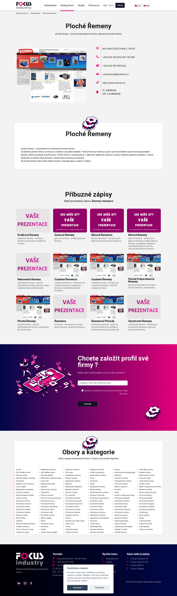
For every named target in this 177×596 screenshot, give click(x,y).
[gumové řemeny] (70, 220)
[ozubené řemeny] (107, 265)
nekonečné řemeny (29, 279)
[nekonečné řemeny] (33, 265)
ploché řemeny (26, 321)
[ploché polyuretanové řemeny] (144, 265)
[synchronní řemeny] (144, 307)
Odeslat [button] (87, 404)
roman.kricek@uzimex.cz (115, 74)
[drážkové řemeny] (33, 220)
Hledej (120, 5)
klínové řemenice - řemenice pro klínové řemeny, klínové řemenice (106, 239)
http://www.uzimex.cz (113, 82)
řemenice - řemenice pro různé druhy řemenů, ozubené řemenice (69, 325)
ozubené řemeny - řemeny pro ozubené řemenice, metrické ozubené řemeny (105, 285)
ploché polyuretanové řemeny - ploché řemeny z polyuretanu (142, 286)
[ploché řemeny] (23, 5)
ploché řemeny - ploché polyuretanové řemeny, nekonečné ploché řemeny (33, 327)
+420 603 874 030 (65, 562)
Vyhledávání (50, 5)
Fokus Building (137, 569)
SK (148, 5)
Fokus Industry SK (139, 562)
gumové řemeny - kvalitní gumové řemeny (69, 239)
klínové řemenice (101, 235)
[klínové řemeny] (144, 220)
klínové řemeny (137, 235)
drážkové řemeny (28, 235)
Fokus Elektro (137, 565)
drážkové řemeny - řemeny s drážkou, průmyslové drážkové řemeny (31, 241)
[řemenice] (70, 307)
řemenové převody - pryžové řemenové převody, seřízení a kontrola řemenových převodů (105, 327)
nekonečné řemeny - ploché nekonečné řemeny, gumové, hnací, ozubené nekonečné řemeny (33, 285)
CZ (139, 5)
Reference (94, 5)
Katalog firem (67, 5)
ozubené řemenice (65, 279)
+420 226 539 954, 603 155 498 (118, 57)
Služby (81, 5)
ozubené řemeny (101, 279)
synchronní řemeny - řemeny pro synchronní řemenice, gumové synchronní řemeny (143, 327)
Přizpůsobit (99, 588)
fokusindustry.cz (22, 13)
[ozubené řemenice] (70, 265)
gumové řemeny (64, 235)
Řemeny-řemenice (49, 13)
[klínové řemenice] (107, 220)
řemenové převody (102, 321)
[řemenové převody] (107, 307)
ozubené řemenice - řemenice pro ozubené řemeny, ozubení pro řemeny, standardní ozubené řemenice (69, 287)
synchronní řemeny (140, 321)
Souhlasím (77, 588)
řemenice (60, 321)
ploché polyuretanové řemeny (141, 280)
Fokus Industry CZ (139, 559)
